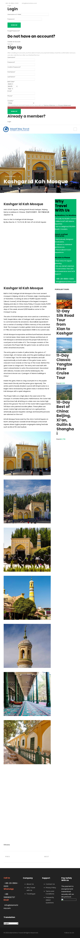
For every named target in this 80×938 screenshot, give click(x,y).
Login (9, 122)
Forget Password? (14, 31)
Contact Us (50, 884)
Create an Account (14, 42)
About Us (30, 884)
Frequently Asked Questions (50, 900)
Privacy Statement (64, 105)
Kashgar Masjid (10, 176)
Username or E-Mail (14, 14)
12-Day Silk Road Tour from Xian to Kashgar (65, 322)
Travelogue (31, 894)
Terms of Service (49, 105)
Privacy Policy (51, 887)
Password (11, 19)
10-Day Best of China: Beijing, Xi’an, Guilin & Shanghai (65, 418)
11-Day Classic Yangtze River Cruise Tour (64, 366)
